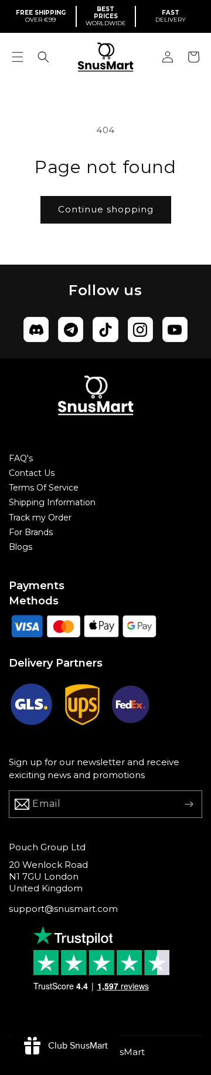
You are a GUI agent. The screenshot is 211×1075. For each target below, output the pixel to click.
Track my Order (40, 517)
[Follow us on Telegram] (70, 329)
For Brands (31, 532)
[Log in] (168, 57)
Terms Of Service (44, 487)
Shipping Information (52, 502)
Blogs (20, 547)
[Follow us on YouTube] (175, 329)
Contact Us (32, 473)
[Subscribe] (189, 804)
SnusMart (124, 1051)
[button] (17, 57)
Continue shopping (106, 209)
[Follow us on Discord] (36, 329)
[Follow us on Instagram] (140, 329)
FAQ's (21, 458)
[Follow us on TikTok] (105, 329)
